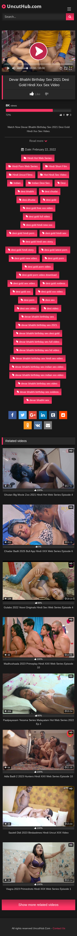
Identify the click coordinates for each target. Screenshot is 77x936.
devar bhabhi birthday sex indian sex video (39, 366)
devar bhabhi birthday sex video (39, 383)
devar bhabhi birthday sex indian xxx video (39, 375)
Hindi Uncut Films (22, 174)
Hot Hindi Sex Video (55, 174)
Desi (63, 183)
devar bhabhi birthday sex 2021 (39, 325)
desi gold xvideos (55, 283)
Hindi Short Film (58, 166)
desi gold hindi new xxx (39, 224)
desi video (52, 308)
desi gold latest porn (55, 249)
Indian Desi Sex (41, 183)
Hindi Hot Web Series (39, 158)
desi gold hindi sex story (39, 241)
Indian (17, 183)
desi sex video (28, 308)
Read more (36, 140)
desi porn (29, 300)
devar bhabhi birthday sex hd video (39, 350)
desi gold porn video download (39, 274)
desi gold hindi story (22, 249)
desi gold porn (56, 258)
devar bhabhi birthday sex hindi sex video (39, 358)
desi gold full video (39, 216)
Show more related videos (38, 905)
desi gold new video (26, 258)
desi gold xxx (23, 291)
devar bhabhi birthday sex (39, 316)
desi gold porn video (39, 266)
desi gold (51, 199)
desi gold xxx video (52, 291)
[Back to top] (66, 925)
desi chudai (51, 191)
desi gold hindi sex (55, 233)
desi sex (50, 300)
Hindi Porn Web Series (25, 166)
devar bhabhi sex (39, 400)
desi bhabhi (27, 191)
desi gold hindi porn (23, 233)
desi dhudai (28, 199)
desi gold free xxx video (39, 208)
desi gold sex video (24, 283)
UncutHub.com (24, 6)
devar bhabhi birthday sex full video (39, 341)
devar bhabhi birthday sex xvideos (39, 391)
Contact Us (59, 928)
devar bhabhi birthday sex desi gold (39, 333)
